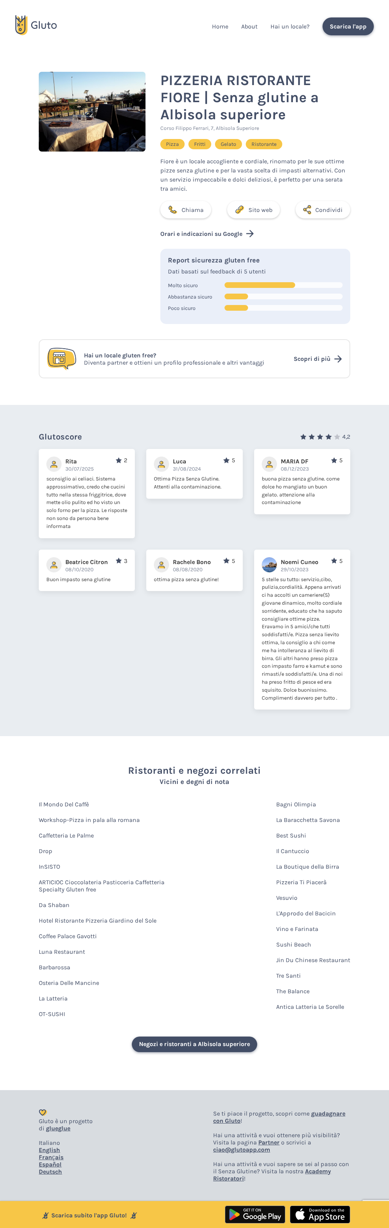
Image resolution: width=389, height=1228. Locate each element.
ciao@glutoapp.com (241, 1149)
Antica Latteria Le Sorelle (310, 1006)
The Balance (293, 991)
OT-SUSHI (52, 1014)
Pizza (172, 144)
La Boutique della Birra (307, 866)
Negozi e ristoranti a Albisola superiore (194, 1044)
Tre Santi (288, 975)
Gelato (228, 144)
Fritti (200, 144)
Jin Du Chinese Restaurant (313, 960)
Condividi (329, 209)
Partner (269, 1142)
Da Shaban (54, 905)
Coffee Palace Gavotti (68, 936)
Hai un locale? (290, 26)
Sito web (260, 209)
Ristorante (264, 144)
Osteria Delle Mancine (69, 982)
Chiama (193, 209)
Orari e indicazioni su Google (201, 233)
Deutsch (50, 1171)
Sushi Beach (293, 944)
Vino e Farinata (297, 928)
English (49, 1150)
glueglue (58, 1128)
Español (50, 1164)
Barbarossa (54, 967)
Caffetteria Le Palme (66, 835)
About (249, 26)
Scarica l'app (348, 26)
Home (220, 26)
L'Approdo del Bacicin (306, 913)
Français (51, 1157)
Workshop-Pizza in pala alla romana (89, 819)
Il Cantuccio (292, 851)
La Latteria (53, 998)
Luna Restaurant (62, 951)
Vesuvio (286, 897)
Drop (45, 851)
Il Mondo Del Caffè (64, 804)
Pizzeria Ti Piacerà (301, 882)
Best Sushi (291, 835)
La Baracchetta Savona (308, 819)
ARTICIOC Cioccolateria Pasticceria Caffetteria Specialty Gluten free (101, 886)
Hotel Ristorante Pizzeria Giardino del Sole (98, 920)
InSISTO (49, 866)
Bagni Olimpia (296, 804)
